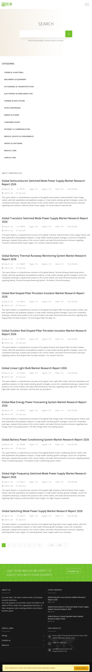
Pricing (4, 635)
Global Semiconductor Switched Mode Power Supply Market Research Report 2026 (68, 608)
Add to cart (8, 193)
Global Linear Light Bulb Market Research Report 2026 (34, 368)
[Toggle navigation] (86, 4)
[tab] (46, 72)
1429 (51, 545)
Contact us (73, 571)
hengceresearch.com (60, 651)
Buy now (22, 193)
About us (5, 645)
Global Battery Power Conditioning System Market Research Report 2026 (45, 439)
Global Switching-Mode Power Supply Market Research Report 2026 (42, 511)
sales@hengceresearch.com (62, 649)
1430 (59, 545)
